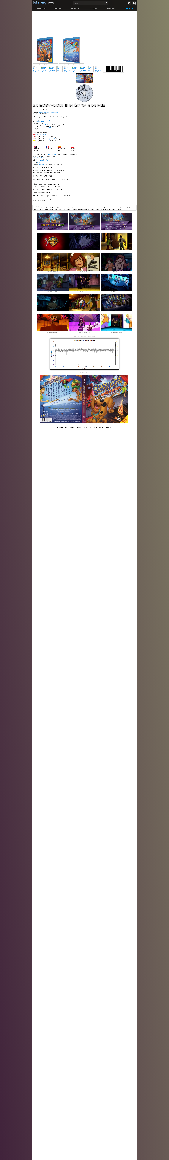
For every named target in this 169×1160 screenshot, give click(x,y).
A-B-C (39, 162)
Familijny (47, 112)
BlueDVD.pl (128, 8)
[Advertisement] (84, 23)
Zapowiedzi (58, 8)
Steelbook (111, 8)
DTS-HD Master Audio (42, 134)
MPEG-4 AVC (44, 161)
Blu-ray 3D (93, 8)
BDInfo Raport (38, 157)
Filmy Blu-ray (41, 8)
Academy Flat (52, 154)
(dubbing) (52, 139)
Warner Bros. (40, 121)
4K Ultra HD (75, 8)
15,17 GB (41, 164)
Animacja (40, 112)
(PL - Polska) (47, 125)
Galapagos (48, 120)
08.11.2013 (49, 128)
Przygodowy (54, 112)
